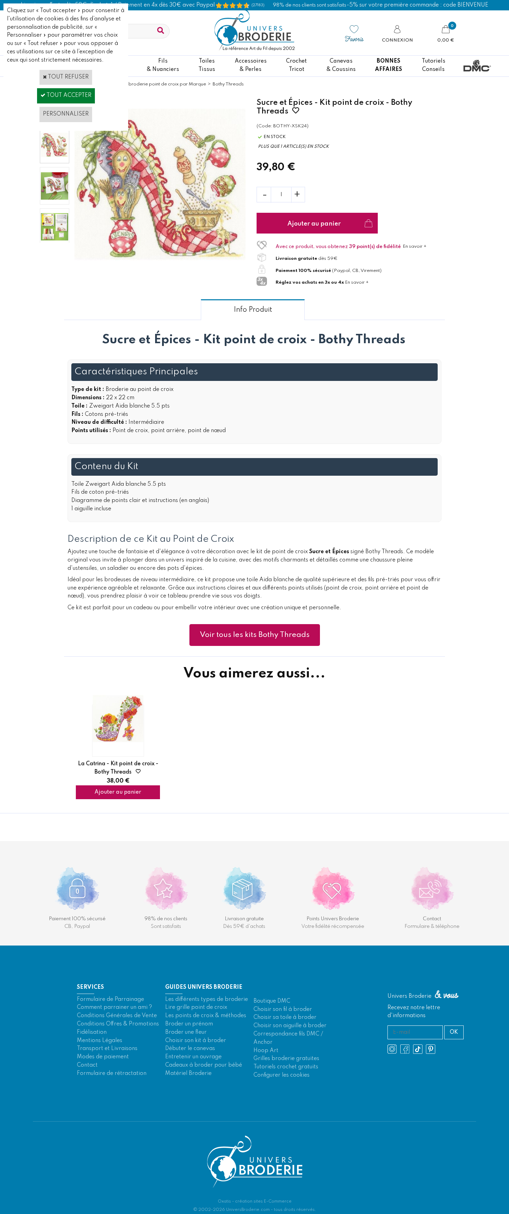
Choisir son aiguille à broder (290, 1026)
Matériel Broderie (188, 1073)
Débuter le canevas (190, 1048)
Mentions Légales (99, 1040)
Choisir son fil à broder (282, 1009)
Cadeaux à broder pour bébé (203, 1065)
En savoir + (415, 246)
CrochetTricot (296, 65)
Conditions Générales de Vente (117, 1016)
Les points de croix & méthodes (205, 1016)
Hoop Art (265, 1050)
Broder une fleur (186, 1032)
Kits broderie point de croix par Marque (163, 84)
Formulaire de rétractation (111, 1073)
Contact (87, 1065)
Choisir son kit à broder (195, 1040)
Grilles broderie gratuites (286, 1058)
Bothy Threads (228, 84)
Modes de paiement (103, 1057)
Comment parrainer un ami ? (114, 1007)
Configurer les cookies (281, 1075)
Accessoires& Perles (251, 65)
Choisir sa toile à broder (284, 1017)
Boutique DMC (271, 1001)
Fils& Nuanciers (163, 65)
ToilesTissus (206, 65)
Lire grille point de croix (196, 1007)
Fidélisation (92, 1032)
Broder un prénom (189, 1024)
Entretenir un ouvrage (193, 1057)
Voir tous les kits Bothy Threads (255, 635)
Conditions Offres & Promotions (118, 1024)
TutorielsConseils (433, 65)
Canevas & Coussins (341, 65)
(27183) (258, 5)
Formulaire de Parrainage (110, 999)
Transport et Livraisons (107, 1048)
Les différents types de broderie (206, 999)
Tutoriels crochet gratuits (285, 1067)
